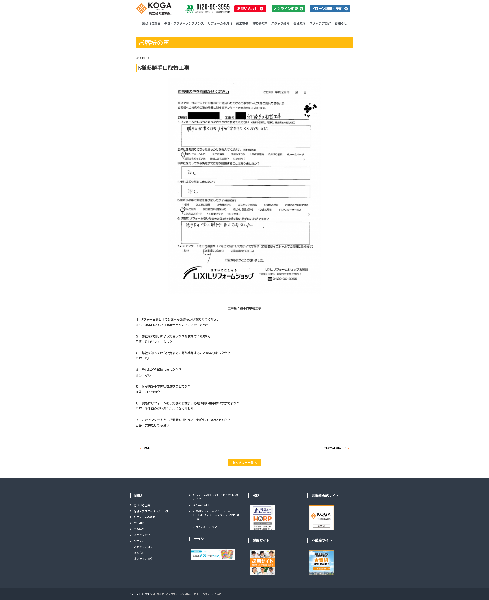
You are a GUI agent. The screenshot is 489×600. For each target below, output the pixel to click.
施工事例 (242, 23)
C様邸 (146, 448)
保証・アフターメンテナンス (184, 23)
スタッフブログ (320, 23)
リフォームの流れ (220, 23)
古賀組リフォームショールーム (211, 511)
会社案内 (299, 23)
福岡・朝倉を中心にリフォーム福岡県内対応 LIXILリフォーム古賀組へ (186, 594)
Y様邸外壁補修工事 (334, 448)
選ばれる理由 (151, 23)
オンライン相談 (143, 558)
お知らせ (341, 23)
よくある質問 (201, 505)
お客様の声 (259, 23)
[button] (250, 8)
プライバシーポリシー (206, 527)
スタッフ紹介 (280, 23)
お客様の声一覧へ (244, 462)
